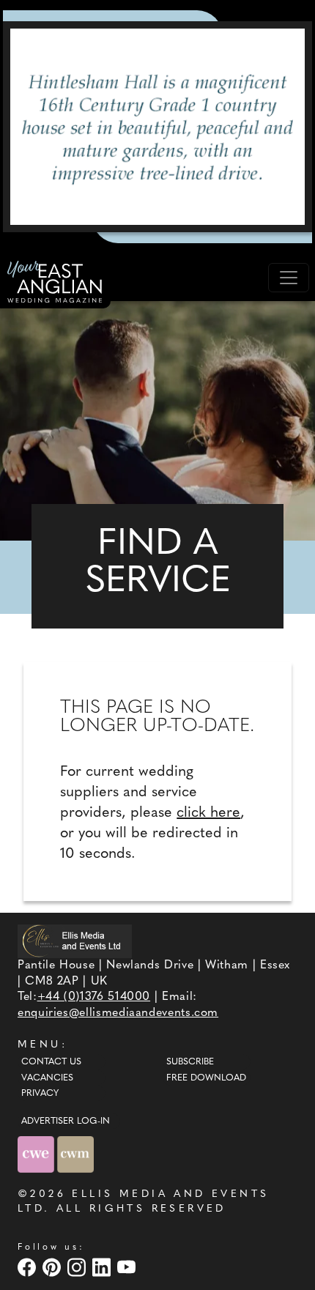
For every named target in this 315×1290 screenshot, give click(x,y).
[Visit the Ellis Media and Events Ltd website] (75, 940)
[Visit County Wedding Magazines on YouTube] (128, 1266)
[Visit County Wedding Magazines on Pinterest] (53, 1266)
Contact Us (51, 1062)
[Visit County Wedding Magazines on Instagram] (78, 1266)
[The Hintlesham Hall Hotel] (157, 127)
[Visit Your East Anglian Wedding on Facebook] (29, 1266)
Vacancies (47, 1078)
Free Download (206, 1078)
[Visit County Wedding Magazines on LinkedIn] (103, 1266)
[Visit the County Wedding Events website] (37, 1154)
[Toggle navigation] (288, 277)
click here (208, 813)
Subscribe (190, 1062)
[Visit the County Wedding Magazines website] (75, 1154)
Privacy (40, 1093)
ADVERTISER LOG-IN (65, 1121)
